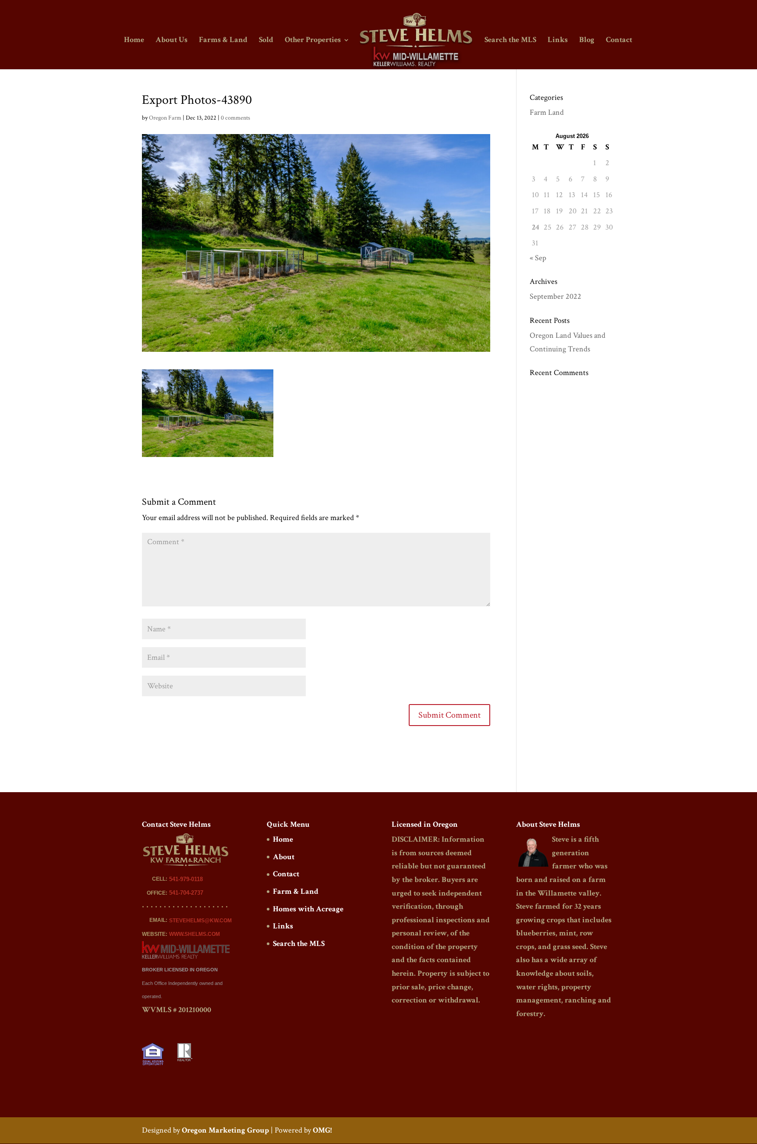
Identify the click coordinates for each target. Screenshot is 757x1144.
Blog (586, 41)
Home (134, 41)
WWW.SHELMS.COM (194, 934)
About (283, 857)
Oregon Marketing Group (225, 1130)
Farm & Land (295, 891)
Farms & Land (223, 41)
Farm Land (547, 112)
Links (558, 41)
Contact (619, 41)
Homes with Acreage (308, 909)
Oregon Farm (165, 118)
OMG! (322, 1130)
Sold (266, 41)
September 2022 (555, 296)
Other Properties (313, 41)
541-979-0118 (186, 879)
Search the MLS (510, 41)
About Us (171, 41)
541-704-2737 (186, 892)
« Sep (538, 258)
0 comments (235, 118)
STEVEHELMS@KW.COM (200, 920)
